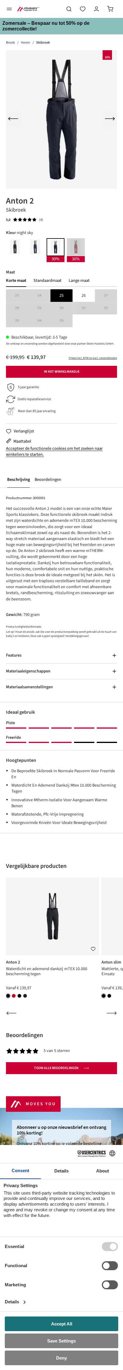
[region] (61, 119)
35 (66, 320)
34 (43, 320)
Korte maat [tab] (16, 281)
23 (21, 295)
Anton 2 (13, 962)
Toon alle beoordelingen (56, 1068)
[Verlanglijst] (83, 9)
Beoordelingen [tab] (24, 1035)
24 (43, 295)
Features (13, 655)
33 (21, 320)
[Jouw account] (96, 9)
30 (66, 308)
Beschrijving (18, 479)
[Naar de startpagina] (28, 9)
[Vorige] (13, 119)
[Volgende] (110, 119)
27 (110, 295)
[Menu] (9, 9)
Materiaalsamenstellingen (29, 687)
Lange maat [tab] (79, 281)
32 (110, 308)
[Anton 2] (61, 119)
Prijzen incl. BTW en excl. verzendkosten (93, 358)
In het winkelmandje (61, 371)
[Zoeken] (69, 9)
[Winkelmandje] (110, 9)
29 (43, 308)
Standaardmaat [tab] (47, 281)
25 (61, 295)
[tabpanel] (61, 308)
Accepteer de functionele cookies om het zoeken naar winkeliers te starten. (54, 452)
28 (21, 308)
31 (88, 308)
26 (84, 295)
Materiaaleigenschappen (28, 671)
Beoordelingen (48, 479)
